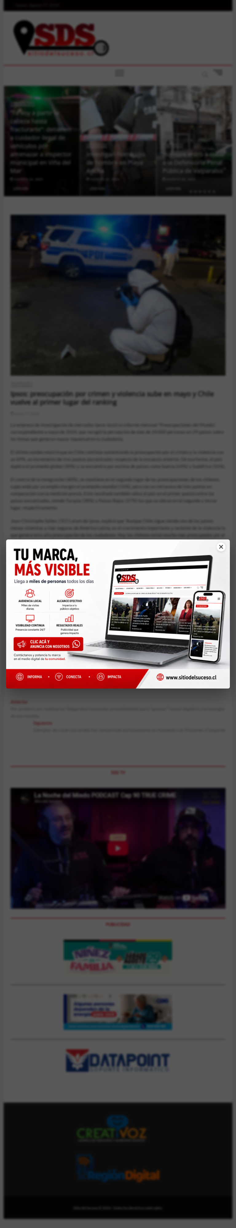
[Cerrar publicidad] (218, 551)
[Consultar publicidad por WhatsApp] (51, 646)
